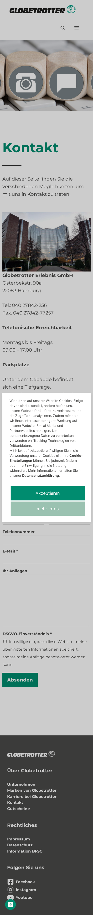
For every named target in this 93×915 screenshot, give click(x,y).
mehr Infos (48, 508)
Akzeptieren (48, 493)
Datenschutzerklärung (40, 475)
